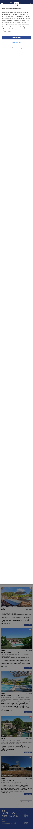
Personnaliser (16, 43)
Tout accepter (16, 38)
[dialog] (16, 294)
